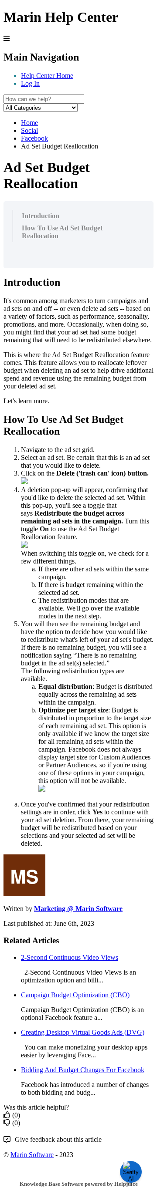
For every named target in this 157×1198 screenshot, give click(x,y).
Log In (30, 83)
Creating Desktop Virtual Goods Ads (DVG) (82, 1032)
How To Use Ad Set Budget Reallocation (62, 232)
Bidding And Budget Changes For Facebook (82, 1069)
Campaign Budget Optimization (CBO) (75, 995)
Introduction (40, 215)
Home (29, 122)
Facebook (34, 138)
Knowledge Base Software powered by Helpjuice (79, 1184)
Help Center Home (47, 75)
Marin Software (32, 1154)
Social (29, 130)
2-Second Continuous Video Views (69, 957)
